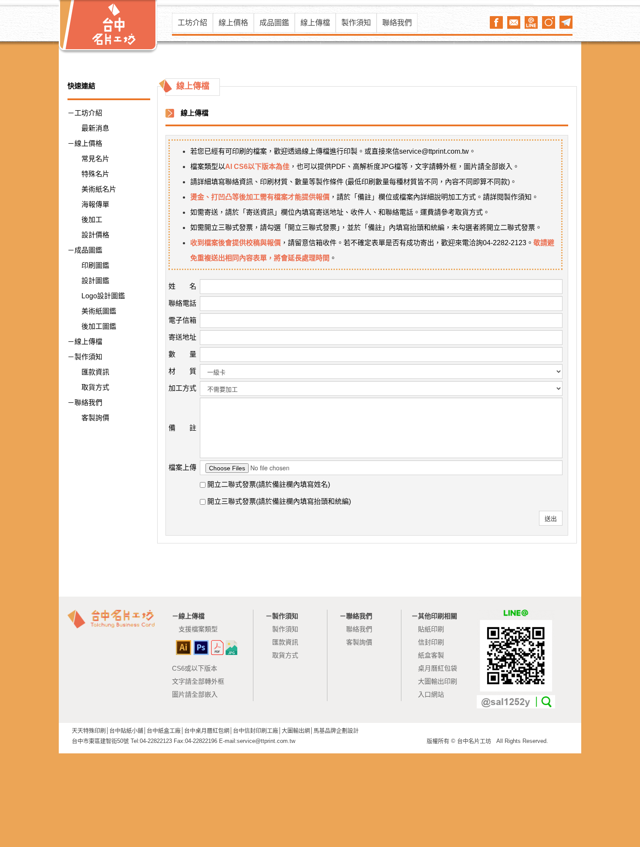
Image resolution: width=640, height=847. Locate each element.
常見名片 (95, 158)
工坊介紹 (192, 23)
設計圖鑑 (95, 280)
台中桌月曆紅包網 (206, 730)
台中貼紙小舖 (126, 730)
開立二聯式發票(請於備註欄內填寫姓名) (267, 484)
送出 (551, 518)
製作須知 (356, 23)
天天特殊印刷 (89, 730)
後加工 (91, 219)
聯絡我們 (397, 23)
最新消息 (95, 128)
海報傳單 (95, 204)
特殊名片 (95, 174)
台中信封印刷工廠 (255, 730)
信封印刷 (431, 642)
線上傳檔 (315, 23)
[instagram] (548, 22)
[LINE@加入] (516, 659)
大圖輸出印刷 (437, 681)
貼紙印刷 (431, 629)
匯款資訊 (95, 372)
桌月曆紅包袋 (437, 668)
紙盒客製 (431, 655)
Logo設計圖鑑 (103, 296)
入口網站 (431, 694)
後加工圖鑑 (98, 326)
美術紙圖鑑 (98, 311)
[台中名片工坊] (108, 27)
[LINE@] (531, 22)
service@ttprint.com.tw (434, 151)
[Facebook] (496, 22)
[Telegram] (566, 22)
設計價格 (95, 235)
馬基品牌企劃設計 (336, 730)
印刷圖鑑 (95, 265)
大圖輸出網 (296, 730)
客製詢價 (95, 418)
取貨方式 (95, 387)
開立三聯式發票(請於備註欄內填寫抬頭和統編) (278, 501)
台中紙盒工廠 (164, 730)
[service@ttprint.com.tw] (513, 22)
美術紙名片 (98, 189)
